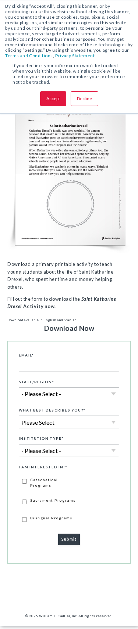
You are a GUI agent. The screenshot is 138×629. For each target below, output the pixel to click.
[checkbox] (69, 499)
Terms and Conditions (29, 55)
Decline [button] (84, 98)
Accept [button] (53, 98)
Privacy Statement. (75, 55)
